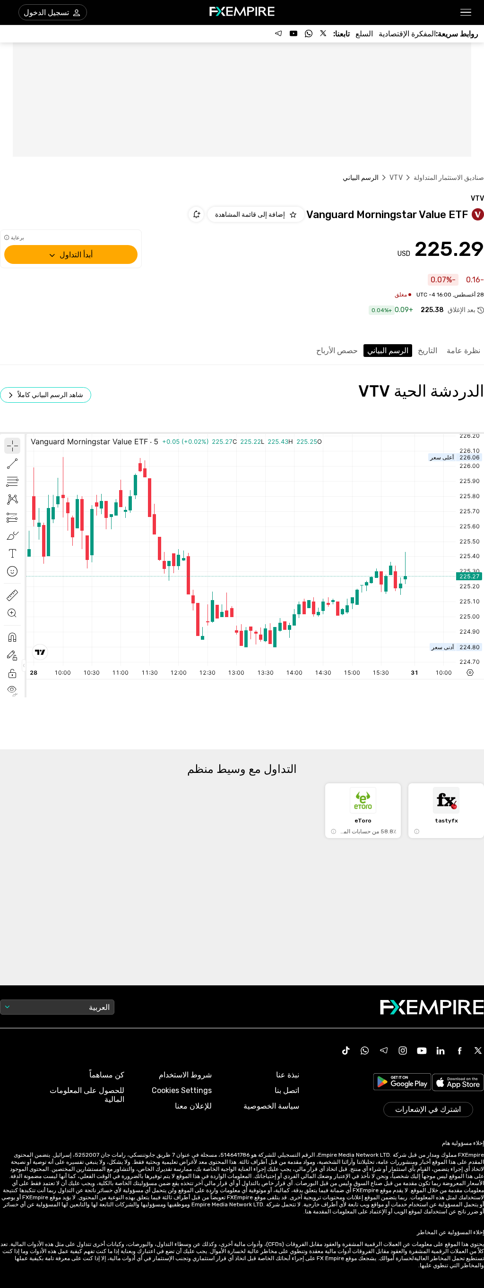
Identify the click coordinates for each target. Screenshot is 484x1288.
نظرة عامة (463, 350)
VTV (395, 178)
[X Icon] (478, 1050)
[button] (466, 12)
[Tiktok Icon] (346, 1050)
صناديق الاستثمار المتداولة (449, 178)
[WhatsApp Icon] (365, 1050)
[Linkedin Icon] (440, 1050)
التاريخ (427, 350)
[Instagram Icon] (402, 1050)
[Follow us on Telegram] (278, 33)
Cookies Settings (182, 1090)
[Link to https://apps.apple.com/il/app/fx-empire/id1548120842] (458, 1083)
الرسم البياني (387, 350)
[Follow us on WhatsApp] (308, 33)
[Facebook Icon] (459, 1050)
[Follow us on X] (323, 33)
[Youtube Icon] (421, 1050)
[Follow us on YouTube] (293, 33)
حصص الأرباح (337, 350)
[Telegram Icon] (383, 1050)
